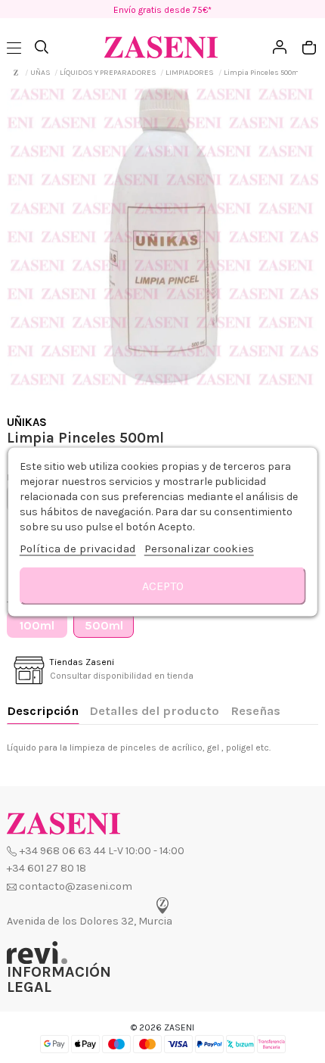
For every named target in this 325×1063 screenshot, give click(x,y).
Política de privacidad (78, 548)
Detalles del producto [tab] (154, 711)
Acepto (163, 585)
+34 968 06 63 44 (63, 850)
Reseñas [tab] (255, 711)
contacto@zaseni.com (75, 886)
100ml (37, 625)
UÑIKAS (27, 422)
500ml (104, 625)
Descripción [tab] (43, 711)
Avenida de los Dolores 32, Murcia (89, 921)
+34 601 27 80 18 (46, 868)
